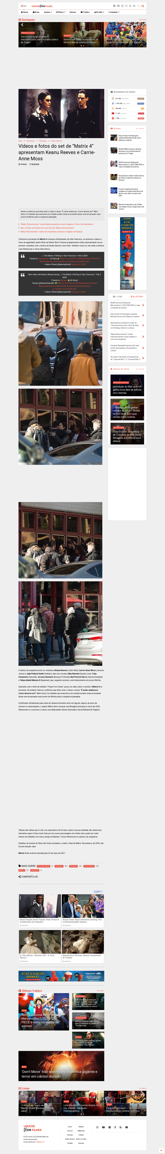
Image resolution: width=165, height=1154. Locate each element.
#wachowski (71, 286)
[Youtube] (122, 6)
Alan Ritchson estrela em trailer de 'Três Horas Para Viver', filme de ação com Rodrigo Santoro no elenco (86, 1003)
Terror (24, 1067)
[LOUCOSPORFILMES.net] (42, 7)
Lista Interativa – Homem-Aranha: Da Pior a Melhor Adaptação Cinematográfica (38, 1108)
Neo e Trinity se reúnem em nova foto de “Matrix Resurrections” (47, 228)
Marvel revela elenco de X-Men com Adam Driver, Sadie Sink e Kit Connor (131, 207)
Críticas (81, 1135)
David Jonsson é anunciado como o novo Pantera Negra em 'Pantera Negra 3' (124, 39)
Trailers (86, 12)
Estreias (70, 1135)
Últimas (117, 128)
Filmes (61, 12)
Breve (36, 12)
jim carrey (117, 403)
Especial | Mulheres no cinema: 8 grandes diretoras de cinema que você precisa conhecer (124, 1108)
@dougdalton (44, 258)
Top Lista (110, 1101)
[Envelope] (126, 1127)
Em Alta (99, 12)
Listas (25, 1088)
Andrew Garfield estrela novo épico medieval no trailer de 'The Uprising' (87, 1023)
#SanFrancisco (59, 261)
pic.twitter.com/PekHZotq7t (77, 261)
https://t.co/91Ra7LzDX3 (68, 283)
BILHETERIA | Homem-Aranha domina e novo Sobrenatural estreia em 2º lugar (130, 151)
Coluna (24, 1101)
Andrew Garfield (81, 1018)
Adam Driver (68, 35)
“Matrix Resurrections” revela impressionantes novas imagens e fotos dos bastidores (57, 224)
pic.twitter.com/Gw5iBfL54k (64, 289)
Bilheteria (81, 1131)
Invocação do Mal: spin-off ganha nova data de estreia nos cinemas (127, 389)
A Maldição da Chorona (121, 382)
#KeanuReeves (45, 261)
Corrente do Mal (119, 427)
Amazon (78, 1037)
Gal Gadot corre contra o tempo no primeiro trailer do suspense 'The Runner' (88, 1042)
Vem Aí (69, 1131)
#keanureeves (44, 286)
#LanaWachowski (58, 286)
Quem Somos (70, 1139)
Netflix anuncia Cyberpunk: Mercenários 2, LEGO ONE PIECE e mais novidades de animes (40, 1020)
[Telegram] (114, 6)
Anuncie (81, 1143)
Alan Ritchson (80, 996)
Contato (70, 1143)
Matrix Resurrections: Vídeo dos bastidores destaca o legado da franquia (51, 232)
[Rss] (130, 6)
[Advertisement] (82, 68)
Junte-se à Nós (81, 1139)
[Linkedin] (134, 6)
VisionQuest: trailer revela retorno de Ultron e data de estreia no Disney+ (131, 178)
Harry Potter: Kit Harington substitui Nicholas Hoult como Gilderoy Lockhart (130, 138)
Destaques (28, 19)
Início (20, 141)
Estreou (73, 12)
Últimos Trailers (31, 991)
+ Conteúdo (113, 12)
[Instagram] (126, 6)
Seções (47, 12)
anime (24, 1010)
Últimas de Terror (120, 369)
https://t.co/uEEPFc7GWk (70, 258)
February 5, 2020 (78, 264)
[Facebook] (118, 6)
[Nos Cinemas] (61, 981)
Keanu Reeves (56, 141)
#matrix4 (96, 258)
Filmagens (43, 141)
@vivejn (63, 280)
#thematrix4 (86, 258)
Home (25, 12)
